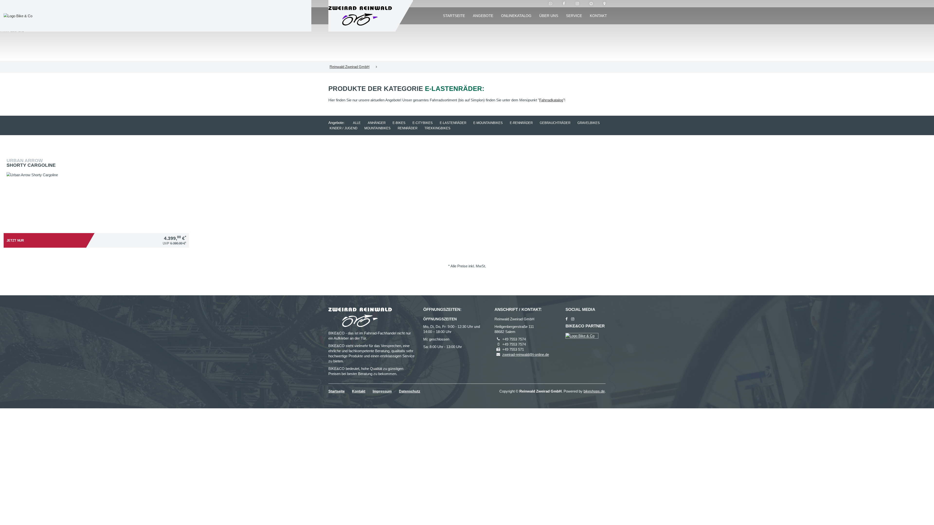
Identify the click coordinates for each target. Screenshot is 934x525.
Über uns (548, 16)
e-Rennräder (521, 123)
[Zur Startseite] (360, 16)
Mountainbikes (377, 128)
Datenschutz (409, 391)
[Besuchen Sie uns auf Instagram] (577, 3)
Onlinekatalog (516, 16)
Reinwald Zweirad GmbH (349, 67)
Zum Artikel (97, 189)
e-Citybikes (423, 123)
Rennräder (407, 128)
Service (574, 16)
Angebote (483, 16)
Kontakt (598, 16)
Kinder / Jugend (343, 128)
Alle (357, 123)
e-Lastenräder (453, 123)
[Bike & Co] (582, 336)
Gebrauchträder (555, 123)
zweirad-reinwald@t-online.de (525, 354)
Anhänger (377, 123)
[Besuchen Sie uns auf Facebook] (564, 3)
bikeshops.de (594, 391)
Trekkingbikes (437, 128)
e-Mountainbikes (488, 123)
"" (551, 100)
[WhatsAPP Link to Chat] (550, 3)
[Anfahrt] (604, 3)
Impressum (382, 391)
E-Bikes (399, 123)
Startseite (454, 16)
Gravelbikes (588, 123)
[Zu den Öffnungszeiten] (591, 3)
